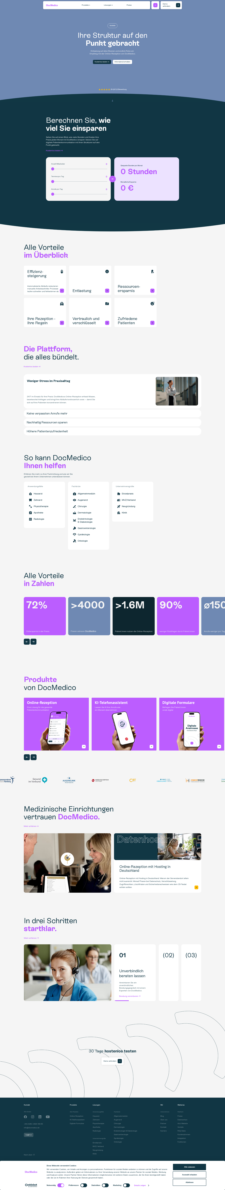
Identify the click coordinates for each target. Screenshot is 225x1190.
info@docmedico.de (31, 1128)
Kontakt (163, 1127)
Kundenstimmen (184, 1135)
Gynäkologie (119, 1138)
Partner (163, 1124)
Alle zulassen (189, 1167)
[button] (27, 642)
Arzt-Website (183, 1124)
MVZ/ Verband (98, 1146)
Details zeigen (140, 1185)
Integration (182, 1138)
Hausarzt (96, 1116)
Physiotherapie (98, 1124)
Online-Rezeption (76, 1116)
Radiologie (97, 1131)
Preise (180, 1116)
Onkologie (118, 1142)
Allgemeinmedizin (121, 1116)
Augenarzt (118, 1120)
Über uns (163, 1120)
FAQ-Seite (182, 1131)
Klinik (95, 1154)
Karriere (163, 1131)
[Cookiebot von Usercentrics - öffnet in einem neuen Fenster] (31, 1185)
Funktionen (182, 1142)
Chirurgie (117, 1124)
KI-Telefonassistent (77, 1120)
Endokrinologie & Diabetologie (125, 1131)
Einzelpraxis (97, 1143)
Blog (162, 1116)
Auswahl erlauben (189, 1175)
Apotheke (96, 1127)
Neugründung (98, 1150)
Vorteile (181, 1127)
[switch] (81, 1185)
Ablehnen (189, 1182)
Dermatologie (119, 1127)
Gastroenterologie (121, 1135)
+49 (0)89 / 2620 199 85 (33, 1124)
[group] (56, 724)
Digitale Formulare (77, 1124)
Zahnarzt (96, 1120)
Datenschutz (182, 1120)
